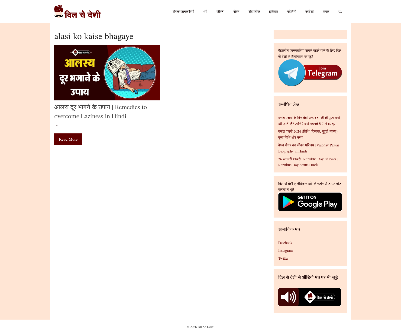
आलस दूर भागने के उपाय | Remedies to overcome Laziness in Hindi (100, 111)
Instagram (285, 250)
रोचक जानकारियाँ (183, 11)
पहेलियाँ (291, 11)
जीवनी (220, 11)
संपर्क (326, 11)
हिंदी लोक (254, 11)
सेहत (236, 11)
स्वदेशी (309, 11)
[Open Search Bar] (340, 11)
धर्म (205, 11)
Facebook (285, 242)
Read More (68, 139)
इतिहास (273, 11)
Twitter (283, 258)
